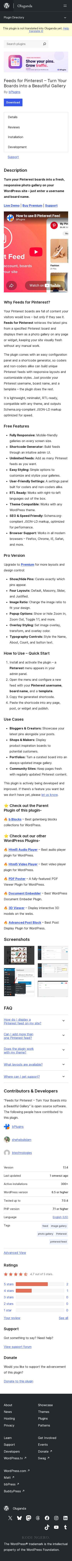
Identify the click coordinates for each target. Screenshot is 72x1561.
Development (17, 147)
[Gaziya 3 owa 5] (63, 951)
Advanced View (15, 1253)
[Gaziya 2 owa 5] (29, 973)
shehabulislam (21, 1140)
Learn (8, 1438)
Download (13, 102)
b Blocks (15, 819)
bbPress (11, 1484)
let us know (49, 795)
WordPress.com (17, 1471)
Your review (12, 1318)
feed (45, 1225)
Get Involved (47, 1438)
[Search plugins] (44, 44)
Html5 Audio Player (23, 849)
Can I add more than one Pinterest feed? (18, 1036)
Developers (12, 1451)
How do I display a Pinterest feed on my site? (22, 1021)
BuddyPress (14, 1491)
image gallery (59, 1225)
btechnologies (22, 1153)
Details (12, 117)
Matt (9, 1477)
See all (63, 1318)
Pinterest (61, 1233)
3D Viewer (17, 908)
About (8, 1405)
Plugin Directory (14, 17)
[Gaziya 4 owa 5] (63, 968)
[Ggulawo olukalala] (66, 6)
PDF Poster (17, 879)
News (8, 1412)
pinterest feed (58, 1241)
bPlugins (14, 92)
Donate (45, 1451)
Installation (15, 137)
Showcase (45, 1405)
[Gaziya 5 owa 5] (63, 986)
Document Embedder (25, 893)
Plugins (43, 1418)
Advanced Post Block (25, 922)
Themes (43, 1412)
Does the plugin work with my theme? (19, 1050)
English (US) (60, 1217)
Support (13, 157)
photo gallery (45, 1233)
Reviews (14, 127)
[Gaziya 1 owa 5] (29, 951)
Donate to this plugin (18, 1381)
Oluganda (19, 1508)
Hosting (9, 1418)
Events (43, 1444)
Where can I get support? (22, 1076)
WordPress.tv (15, 1458)
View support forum (17, 1347)
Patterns (44, 1425)
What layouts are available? (23, 1064)
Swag (44, 1458)
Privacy (9, 1425)
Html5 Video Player (23, 864)
